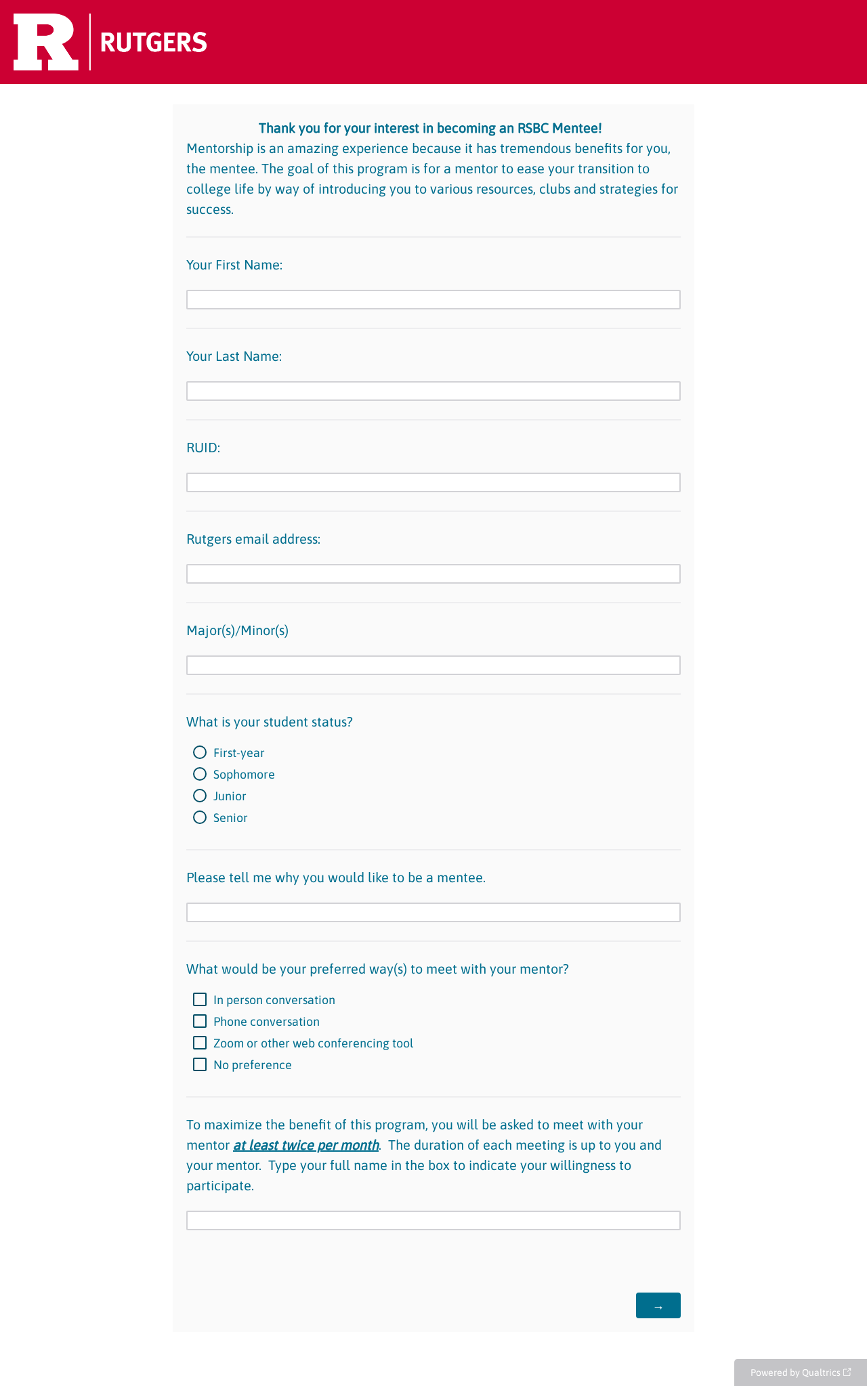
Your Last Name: (234, 356)
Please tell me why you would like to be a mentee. (336, 877)
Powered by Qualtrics (795, 1372)
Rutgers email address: (253, 538)
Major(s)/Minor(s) (237, 630)
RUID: (203, 447)
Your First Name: (234, 264)
